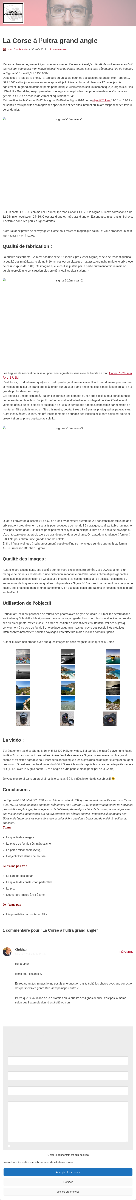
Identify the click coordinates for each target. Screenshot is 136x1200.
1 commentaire (58, 49)
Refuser (68, 1181)
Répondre (126, 951)
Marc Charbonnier (17, 49)
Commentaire (17, 1099)
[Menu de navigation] (129, 13)
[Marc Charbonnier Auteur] (13, 13)
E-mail (13, 1068)
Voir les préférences (68, 1191)
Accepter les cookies (68, 1172)
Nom (12, 1053)
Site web (13, 1084)
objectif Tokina (101, 100)
